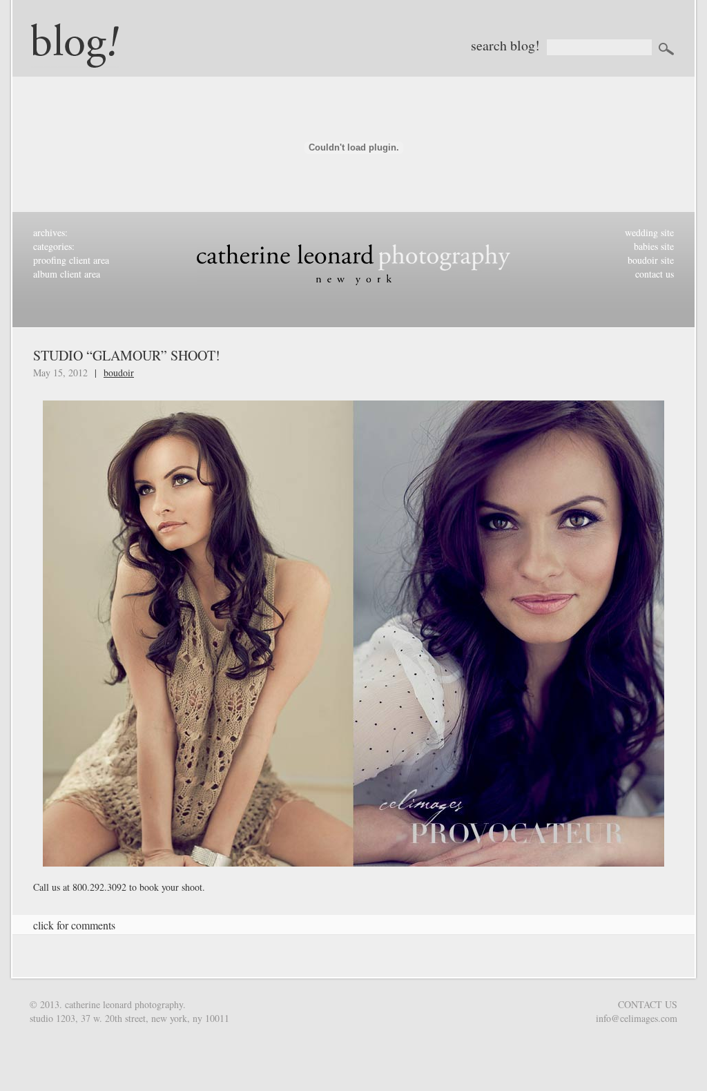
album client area (66, 273)
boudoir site (651, 260)
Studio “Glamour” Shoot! (126, 355)
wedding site (649, 232)
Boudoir (119, 372)
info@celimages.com (636, 1018)
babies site (654, 246)
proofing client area (71, 260)
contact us (654, 273)
